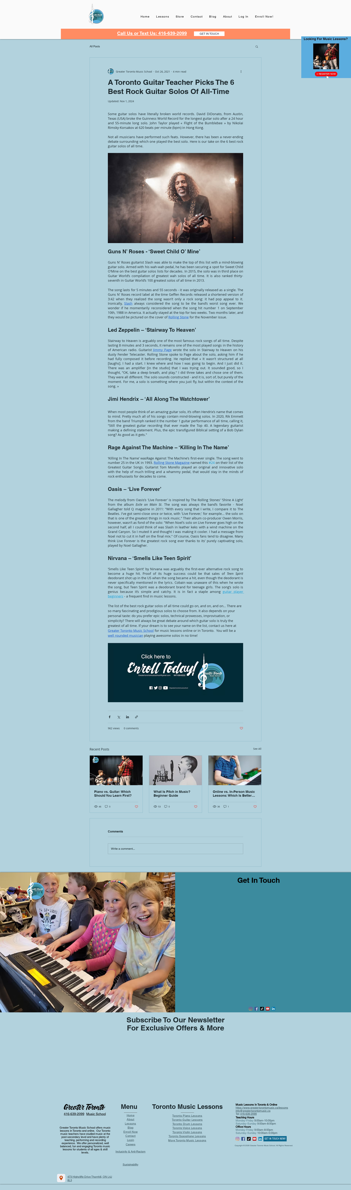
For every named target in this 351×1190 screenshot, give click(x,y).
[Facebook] (256, 1009)
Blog (130, 1127)
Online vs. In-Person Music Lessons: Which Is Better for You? (234, 793)
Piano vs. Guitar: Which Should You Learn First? (113, 793)
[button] (256, 46)
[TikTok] (262, 1009)
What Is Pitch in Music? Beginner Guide (172, 793)
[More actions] (241, 71)
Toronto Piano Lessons (187, 1115)
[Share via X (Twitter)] (118, 717)
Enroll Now (130, 1131)
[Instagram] (250, 1009)
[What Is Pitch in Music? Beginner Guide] (175, 770)
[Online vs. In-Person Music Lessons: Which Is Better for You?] (234, 770)
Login (130, 1140)
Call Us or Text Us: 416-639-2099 (152, 33)
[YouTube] (267, 1009)
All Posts (95, 46)
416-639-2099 (248, 1113)
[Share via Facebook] (109, 717)
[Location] (61, 1178)
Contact (130, 1135)
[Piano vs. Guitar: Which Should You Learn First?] (116, 770)
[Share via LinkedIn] (127, 717)
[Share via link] (136, 717)
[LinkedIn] (273, 1009)
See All (257, 748)
